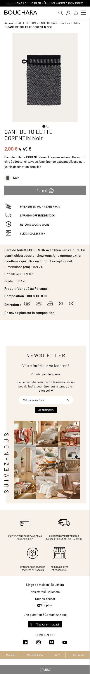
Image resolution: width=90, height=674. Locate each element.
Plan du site (77, 654)
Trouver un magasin (47, 624)
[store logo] (20, 12)
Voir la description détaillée (22, 167)
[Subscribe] (67, 400)
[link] (68, 12)
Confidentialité (35, 654)
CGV (57, 654)
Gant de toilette (70, 23)
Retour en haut (82, 662)
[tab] (45, 312)
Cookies (10, 654)
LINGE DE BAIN (48, 23)
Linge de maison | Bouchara (45, 585)
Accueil (9, 23)
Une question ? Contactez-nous (45, 615)
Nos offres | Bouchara (45, 592)
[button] (43, 125)
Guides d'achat (45, 599)
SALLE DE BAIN (26, 23)
